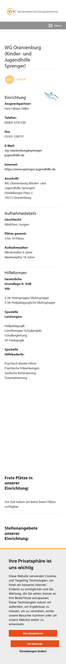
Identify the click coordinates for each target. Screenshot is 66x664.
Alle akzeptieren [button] (33, 633)
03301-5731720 (15, 122)
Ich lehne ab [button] (34, 643)
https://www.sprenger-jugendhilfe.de (30, 169)
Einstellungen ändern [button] (33, 651)
